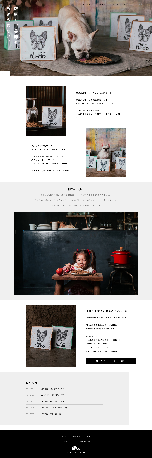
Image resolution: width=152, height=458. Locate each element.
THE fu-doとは (89, 4)
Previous (2, 73)
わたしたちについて (121, 4)
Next (7, 73)
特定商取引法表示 (85, 441)
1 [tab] (13, 73)
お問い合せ (137, 4)
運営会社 (65, 436)
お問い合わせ (76, 436)
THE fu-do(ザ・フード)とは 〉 (113, 361)
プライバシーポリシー (68, 441)
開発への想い (105, 4)
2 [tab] (15, 73)
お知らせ (87, 436)
